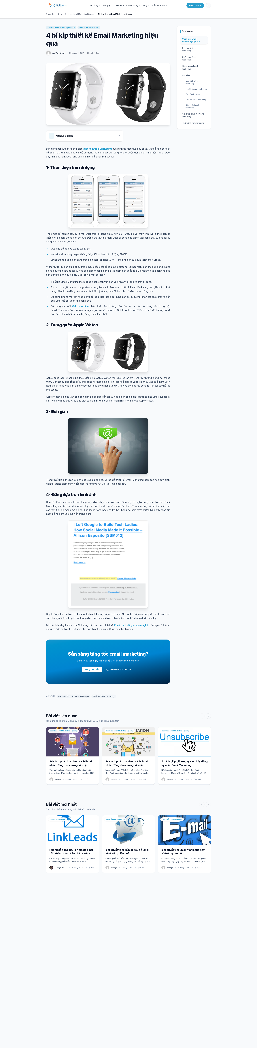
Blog (145, 5)
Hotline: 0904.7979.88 (121, 670)
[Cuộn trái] (202, 716)
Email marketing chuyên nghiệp (132, 625)
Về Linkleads (158, 5)
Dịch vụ (120, 5)
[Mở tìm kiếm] (208, 5)
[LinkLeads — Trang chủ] (57, 5)
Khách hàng (132, 5)
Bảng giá (107, 5)
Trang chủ (50, 14)
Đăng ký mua (195, 5)
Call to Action (80, 306)
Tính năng (93, 5)
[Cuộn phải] (208, 716)
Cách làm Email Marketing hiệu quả (79, 14)
